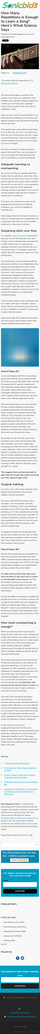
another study (8, 489)
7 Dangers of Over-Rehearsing (17, 763)
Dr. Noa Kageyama (17, 34)
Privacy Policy (18, 1032)
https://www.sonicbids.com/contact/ (22, 1016)
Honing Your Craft (25, 835)
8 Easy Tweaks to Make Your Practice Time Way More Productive (19, 776)
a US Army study (19, 235)
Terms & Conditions (32, 1032)
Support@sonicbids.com (20, 1012)
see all (4, 944)
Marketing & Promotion (15, 931)
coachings (5, 818)
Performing (12, 835)
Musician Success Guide (15, 927)
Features (9, 940)
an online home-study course (26, 818)
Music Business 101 (14, 922)
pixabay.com (19, 72)
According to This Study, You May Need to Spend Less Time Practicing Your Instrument (20, 791)
